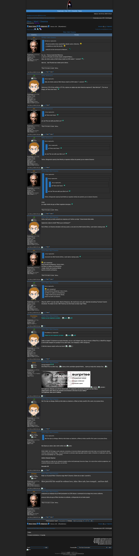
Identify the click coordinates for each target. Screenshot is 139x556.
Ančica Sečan (73, 554)
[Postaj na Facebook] (35, 29)
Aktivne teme (42, 15)
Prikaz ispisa (30, 29)
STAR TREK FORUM (38, 18)
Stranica (100, 26)
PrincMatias (33, 316)
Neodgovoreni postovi (32, 15)
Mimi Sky (37, 23)
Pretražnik (74, 11)
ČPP (69, 11)
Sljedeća (109, 26)
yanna (34, 362)
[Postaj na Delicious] (40, 29)
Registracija (60, 11)
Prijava (80, 11)
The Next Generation (50, 18)
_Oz (34, 75)
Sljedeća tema (108, 29)
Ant (34, 37)
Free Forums (75, 553)
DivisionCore (81, 553)
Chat (66, 11)
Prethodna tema (99, 29)
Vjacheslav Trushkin (65, 553)
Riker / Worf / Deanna (37, 21)
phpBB (68, 552)
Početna (29, 18)
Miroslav (33, 432)
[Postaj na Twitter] (38, 29)
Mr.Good (33, 474)
